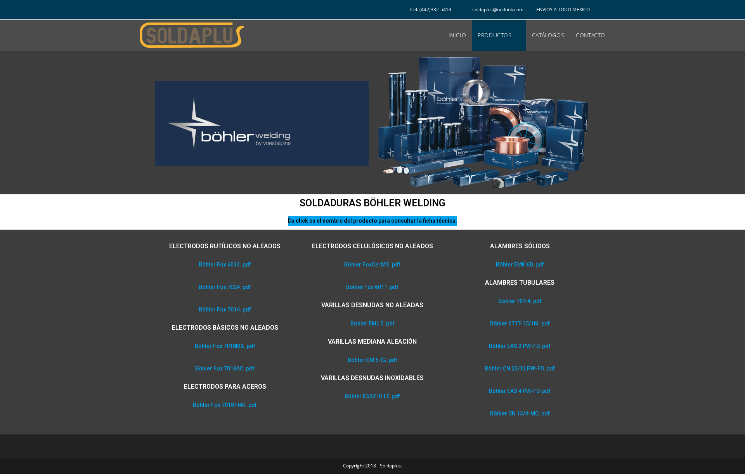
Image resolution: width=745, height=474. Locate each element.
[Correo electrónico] (171, 11)
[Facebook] (160, 11)
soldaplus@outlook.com (498, 9)
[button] (224, 264)
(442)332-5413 (435, 9)
